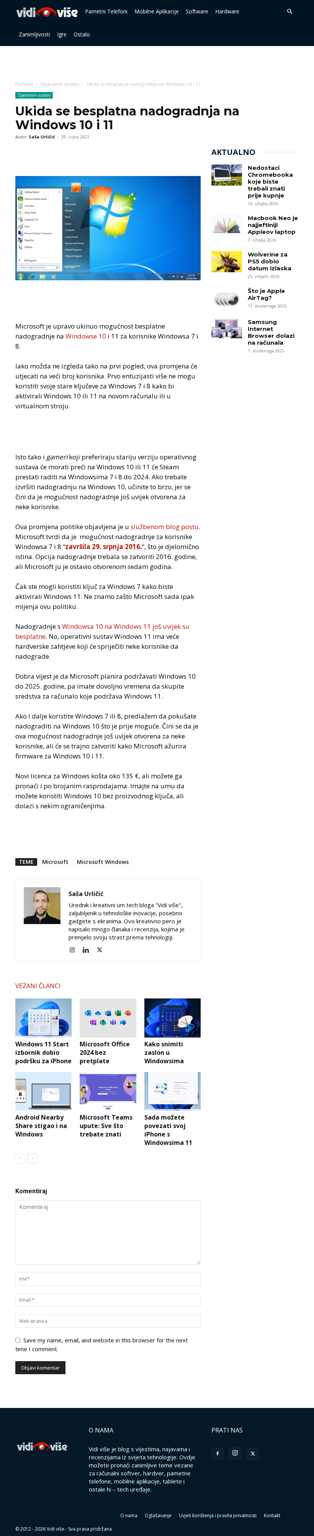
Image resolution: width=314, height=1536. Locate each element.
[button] (289, 11)
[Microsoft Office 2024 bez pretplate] (108, 1017)
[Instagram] (75, 950)
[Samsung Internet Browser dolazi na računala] (226, 329)
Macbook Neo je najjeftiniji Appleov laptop (273, 224)
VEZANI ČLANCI (38, 986)
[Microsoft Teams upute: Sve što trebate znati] (108, 1091)
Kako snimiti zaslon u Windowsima (164, 1052)
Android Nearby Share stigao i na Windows (41, 1125)
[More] (76, 154)
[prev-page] (20, 1158)
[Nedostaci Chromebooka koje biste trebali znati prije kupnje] (226, 175)
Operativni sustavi (59, 84)
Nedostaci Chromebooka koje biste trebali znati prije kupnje (270, 181)
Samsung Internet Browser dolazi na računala (271, 332)
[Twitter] (40, 154)
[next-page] (32, 1158)
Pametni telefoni (106, 11)
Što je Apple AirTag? (266, 294)
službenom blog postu (165, 526)
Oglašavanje (158, 1515)
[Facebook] (23, 154)
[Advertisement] (157, 62)
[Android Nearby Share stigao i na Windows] (43, 1091)
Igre (62, 34)
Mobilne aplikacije (156, 11)
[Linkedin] (88, 950)
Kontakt (272, 1515)
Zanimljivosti (34, 34)
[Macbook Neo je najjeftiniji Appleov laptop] (226, 225)
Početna (24, 84)
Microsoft (55, 861)
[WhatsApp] (58, 154)
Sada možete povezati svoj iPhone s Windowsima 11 (168, 1130)
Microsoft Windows (103, 861)
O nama (128, 1515)
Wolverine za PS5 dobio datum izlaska (269, 261)
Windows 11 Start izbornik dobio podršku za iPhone (43, 1052)
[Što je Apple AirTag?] (226, 298)
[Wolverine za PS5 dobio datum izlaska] (226, 261)
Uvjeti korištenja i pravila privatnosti (218, 1515)
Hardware (227, 11)
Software (197, 11)
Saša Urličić (42, 137)
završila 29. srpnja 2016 (102, 546)
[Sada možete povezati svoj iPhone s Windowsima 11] (172, 1091)
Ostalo (82, 34)
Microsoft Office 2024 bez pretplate (105, 1052)
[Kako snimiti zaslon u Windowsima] (172, 1017)
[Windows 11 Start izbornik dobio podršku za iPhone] (43, 1017)
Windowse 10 (85, 336)
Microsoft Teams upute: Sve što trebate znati (106, 1125)
